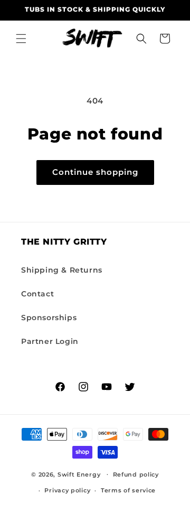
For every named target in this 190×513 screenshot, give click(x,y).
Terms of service (128, 490)
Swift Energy (79, 474)
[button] (21, 38)
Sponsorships (49, 317)
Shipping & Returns (61, 270)
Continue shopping (95, 172)
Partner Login (50, 341)
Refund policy (136, 474)
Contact (37, 294)
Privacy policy (67, 490)
